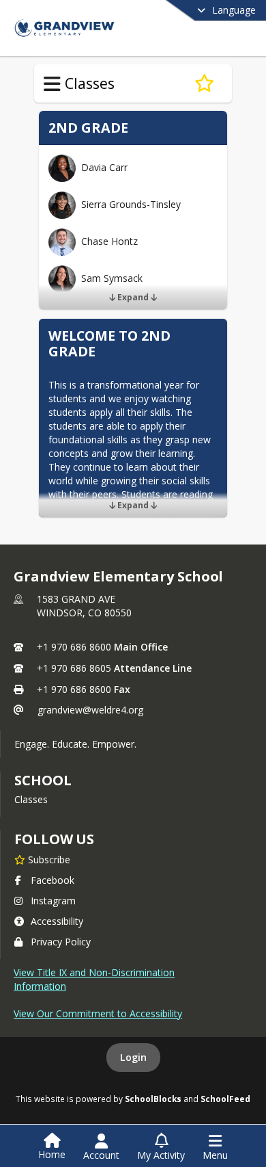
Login (133, 1057)
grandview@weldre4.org (90, 709)
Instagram (53, 900)
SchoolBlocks (153, 1098)
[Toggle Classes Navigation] (52, 84)
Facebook (52, 880)
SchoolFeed (225, 1098)
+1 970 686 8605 (74, 667)
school (42, 780)
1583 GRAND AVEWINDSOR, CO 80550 (84, 605)
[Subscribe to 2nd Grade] (204, 83)
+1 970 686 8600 (74, 646)
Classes (31, 799)
